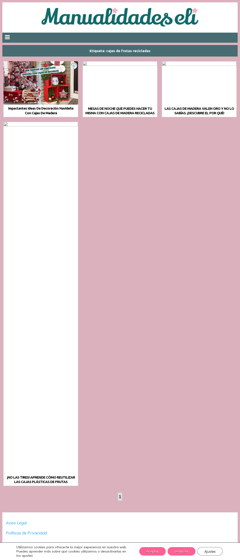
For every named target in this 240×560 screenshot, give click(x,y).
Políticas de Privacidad (27, 532)
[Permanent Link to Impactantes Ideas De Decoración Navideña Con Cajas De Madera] (41, 83)
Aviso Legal (16, 522)
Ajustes (210, 551)
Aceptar (152, 551)
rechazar (181, 551)
